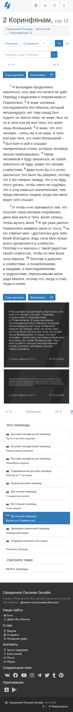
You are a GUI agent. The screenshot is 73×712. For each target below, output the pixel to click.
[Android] (14, 689)
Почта (10, 657)
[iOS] (6, 689)
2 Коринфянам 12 (20, 33)
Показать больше (17, 549)
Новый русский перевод (25, 483)
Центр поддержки (17, 650)
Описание (11, 43)
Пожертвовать (59, 706)
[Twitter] (47, 674)
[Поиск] (54, 5)
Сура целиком (14, 75)
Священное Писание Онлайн (26, 702)
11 (13, 65)
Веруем (11, 631)
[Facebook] (15, 674)
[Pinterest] (61, 674)
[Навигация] (64, 5)
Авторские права (17, 638)
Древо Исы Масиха (18, 619)
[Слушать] (45, 5)
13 (67, 43)
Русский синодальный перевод (28, 436)
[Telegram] (39, 674)
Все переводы (19, 569)
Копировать (38, 75)
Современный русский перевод (28, 473)
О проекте (13, 634)
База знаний (14, 654)
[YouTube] (24, 674)
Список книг (33, 411)
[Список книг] (36, 5)
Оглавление (31, 43)
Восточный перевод (21, 493)
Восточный (43, 29)
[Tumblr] (54, 674)
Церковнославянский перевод (27, 530)
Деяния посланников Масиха (39, 602)
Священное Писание (19, 29)
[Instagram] (32, 674)
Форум (11, 661)
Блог (10, 615)
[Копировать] (51, 74)
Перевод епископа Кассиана (28, 541)
